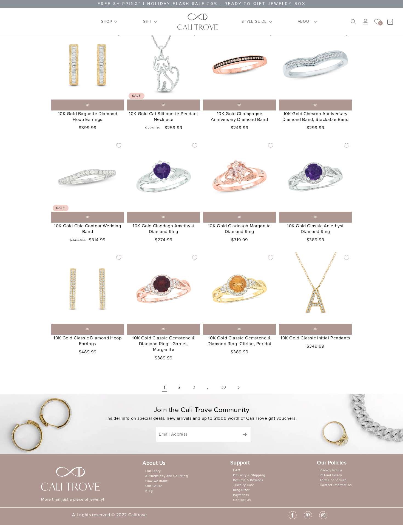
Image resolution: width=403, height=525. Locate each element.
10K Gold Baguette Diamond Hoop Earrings (87, 117)
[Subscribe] (245, 434)
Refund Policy (331, 475)
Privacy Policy (331, 470)
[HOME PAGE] (197, 21)
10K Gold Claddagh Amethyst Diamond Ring (163, 229)
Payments (241, 495)
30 (223, 387)
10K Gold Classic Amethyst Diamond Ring (315, 229)
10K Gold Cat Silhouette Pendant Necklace (163, 117)
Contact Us (242, 500)
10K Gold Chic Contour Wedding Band (87, 229)
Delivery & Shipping (249, 475)
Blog (149, 491)
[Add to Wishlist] (119, 145)
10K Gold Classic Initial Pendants (315, 338)
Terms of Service (333, 480)
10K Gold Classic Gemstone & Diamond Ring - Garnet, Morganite (163, 344)
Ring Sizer (241, 490)
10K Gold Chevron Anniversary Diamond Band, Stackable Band (315, 117)
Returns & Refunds (248, 480)
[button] (107, 22)
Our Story (153, 471)
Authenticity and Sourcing (166, 476)
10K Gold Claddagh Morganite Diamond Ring (239, 229)
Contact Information (336, 485)
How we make (156, 481)
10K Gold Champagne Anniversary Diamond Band (239, 117)
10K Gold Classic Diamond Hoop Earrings (87, 341)
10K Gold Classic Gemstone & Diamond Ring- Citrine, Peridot (239, 341)
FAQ (236, 470)
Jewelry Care (243, 485)
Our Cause (153, 486)
